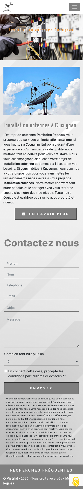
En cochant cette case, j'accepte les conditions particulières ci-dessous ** (37, 373)
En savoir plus (48, 214)
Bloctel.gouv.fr (58, 452)
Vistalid (12, 478)
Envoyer (41, 388)
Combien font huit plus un (24, 354)
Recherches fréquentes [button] (41, 470)
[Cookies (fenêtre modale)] (76, 482)
